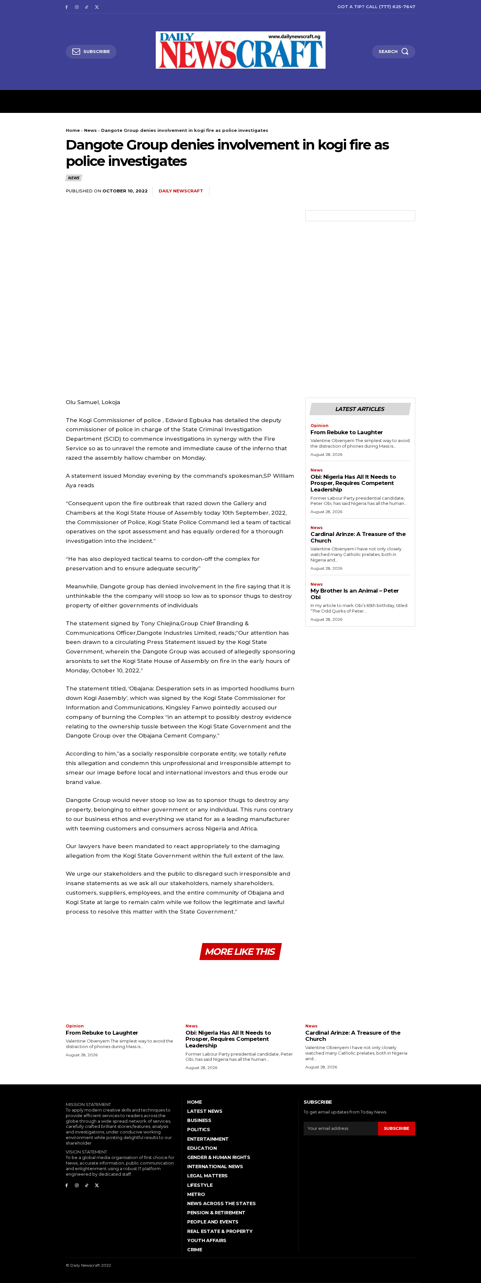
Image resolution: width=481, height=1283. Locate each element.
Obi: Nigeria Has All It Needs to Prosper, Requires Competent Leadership (353, 483)
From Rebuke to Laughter (347, 432)
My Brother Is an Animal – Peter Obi (355, 593)
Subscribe (396, 1128)
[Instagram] (76, 6)
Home (73, 130)
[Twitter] (96, 6)
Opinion (320, 425)
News (90, 130)
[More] (408, 191)
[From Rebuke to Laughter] (121, 992)
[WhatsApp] (393, 191)
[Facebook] (66, 6)
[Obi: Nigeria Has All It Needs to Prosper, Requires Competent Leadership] (240, 992)
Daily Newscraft (181, 190)
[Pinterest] (377, 191)
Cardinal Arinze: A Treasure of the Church (358, 537)
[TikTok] (86, 6)
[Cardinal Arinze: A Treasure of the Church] (360, 992)
